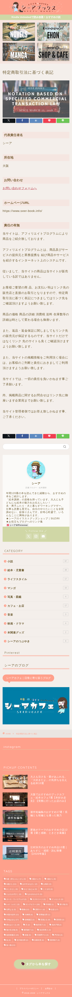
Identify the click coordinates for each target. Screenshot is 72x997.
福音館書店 (12, 935)
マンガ (37, 588)
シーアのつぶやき (37, 641)
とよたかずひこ (13, 894)
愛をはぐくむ (12, 925)
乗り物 (64, 904)
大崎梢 (29, 915)
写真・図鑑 (37, 596)
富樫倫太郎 (44, 915)
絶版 (28, 935)
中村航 (50, 904)
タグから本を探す (38, 964)
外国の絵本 (12, 915)
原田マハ (40, 909)
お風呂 (47, 884)
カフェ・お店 (37, 605)
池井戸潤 (56, 925)
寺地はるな (12, 920)
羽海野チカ (42, 935)
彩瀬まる (45, 920)
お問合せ (49, 988)
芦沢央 (58, 935)
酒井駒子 (55, 940)
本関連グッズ (37, 632)
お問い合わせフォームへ (20, 188)
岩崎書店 (29, 920)
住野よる (11, 909)
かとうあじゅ (30, 889)
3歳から (51, 879)
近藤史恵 (39, 940)
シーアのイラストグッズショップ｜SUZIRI (34, 518)
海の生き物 (12, 930)
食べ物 (10, 945)
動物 (25, 909)
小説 (37, 561)
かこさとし (12, 889)
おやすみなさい (29, 884)
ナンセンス (57, 899)
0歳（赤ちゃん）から (16, 879)
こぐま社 (48, 889)
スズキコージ (39, 899)
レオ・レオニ (12, 904)
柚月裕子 (41, 925)
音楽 (37, 614)
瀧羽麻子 (28, 930)
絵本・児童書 (37, 570)
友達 (54, 909)
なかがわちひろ (34, 894)
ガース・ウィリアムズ (16, 899)
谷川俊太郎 (22, 940)
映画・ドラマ (37, 623)
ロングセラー (33, 904)
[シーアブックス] (36, 11)
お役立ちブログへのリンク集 (26, 521)
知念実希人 (45, 930)
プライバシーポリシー (29, 988)
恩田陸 (60, 920)
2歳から (36, 879)
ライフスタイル (37, 579)
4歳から (11, 884)
